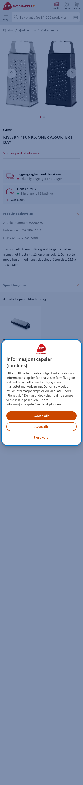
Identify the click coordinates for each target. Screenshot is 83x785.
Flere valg (41, 437)
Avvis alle (41, 426)
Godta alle (41, 415)
